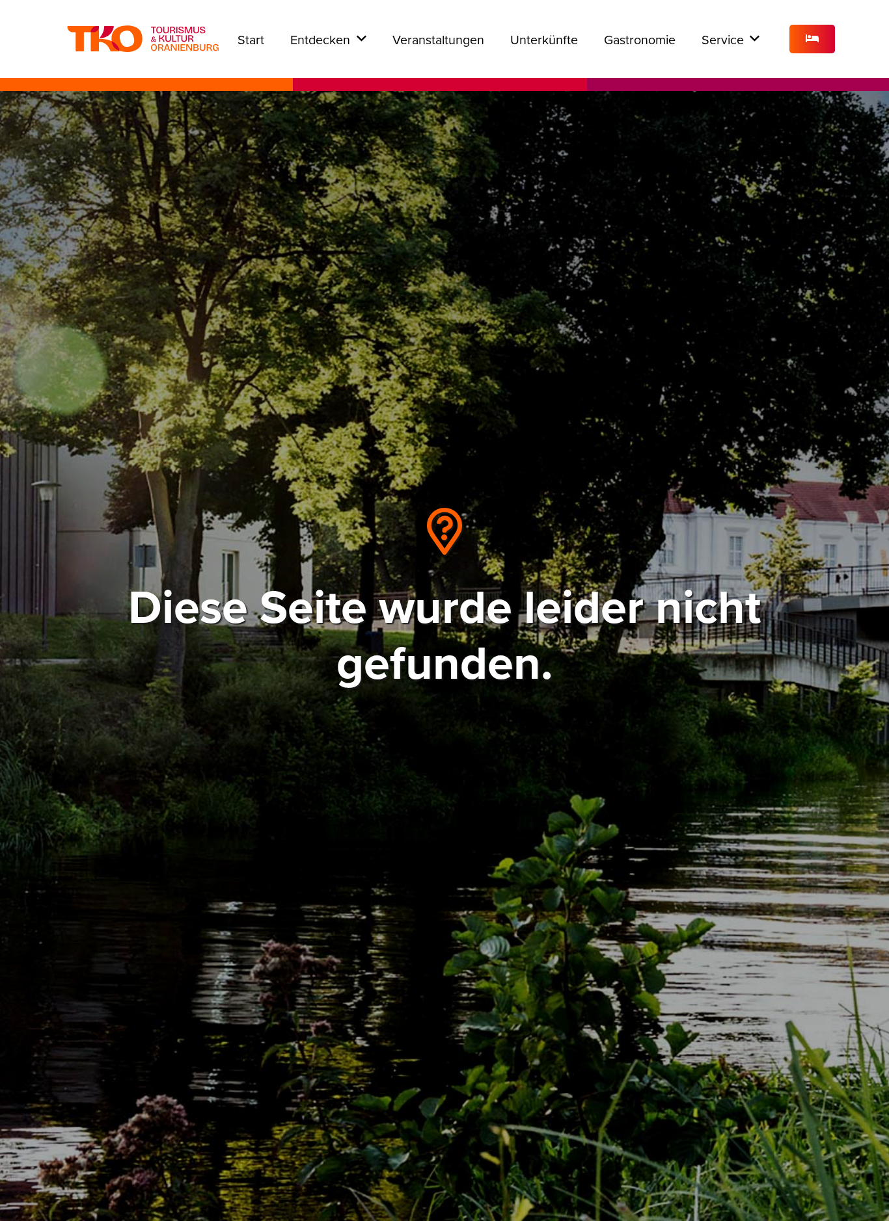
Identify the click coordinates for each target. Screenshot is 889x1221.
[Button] (812, 39)
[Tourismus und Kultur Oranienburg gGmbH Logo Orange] (143, 39)
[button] (361, 39)
